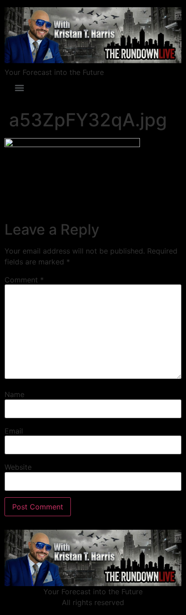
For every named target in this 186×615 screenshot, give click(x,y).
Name (14, 394)
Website (18, 467)
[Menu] (19, 88)
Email (14, 431)
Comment (24, 279)
